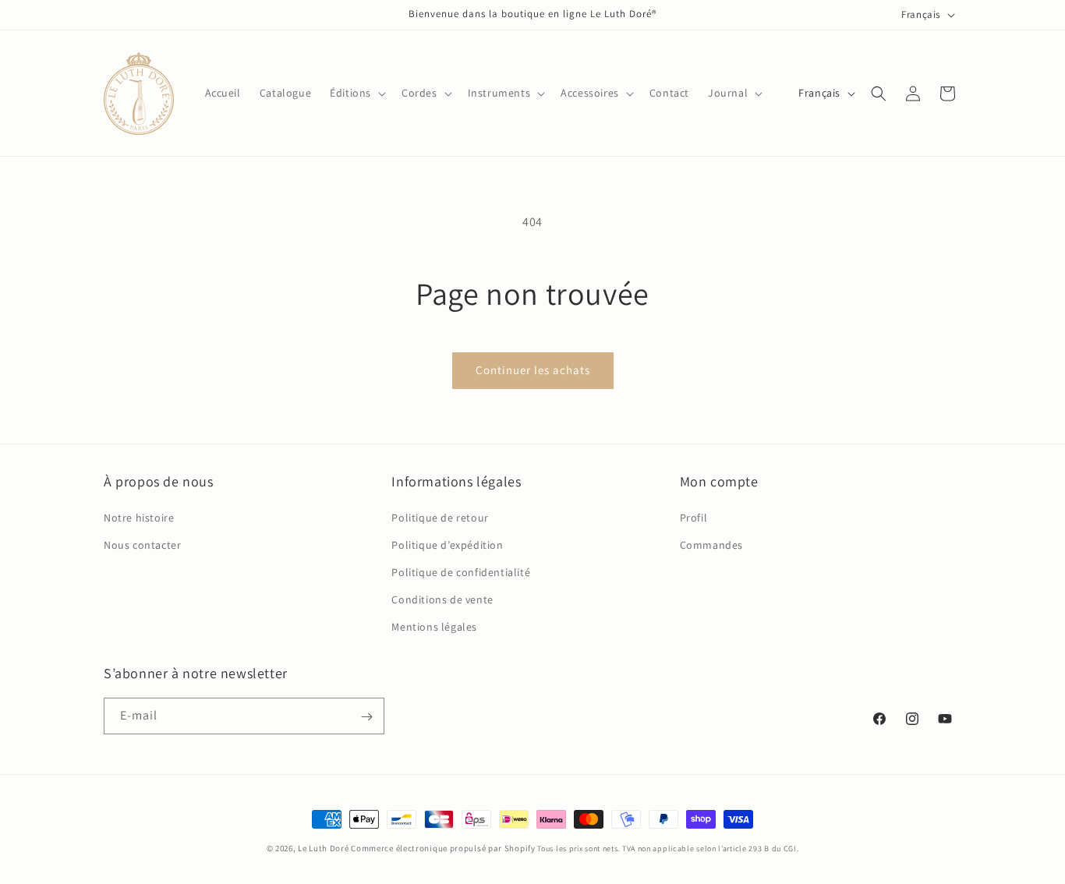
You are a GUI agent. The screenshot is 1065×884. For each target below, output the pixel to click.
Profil (694, 517)
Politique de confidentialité (460, 572)
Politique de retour (439, 517)
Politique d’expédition (447, 544)
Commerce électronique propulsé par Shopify (443, 848)
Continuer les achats (533, 369)
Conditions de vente (442, 599)
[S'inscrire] (366, 716)
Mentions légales (434, 627)
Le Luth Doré (323, 848)
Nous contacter (142, 544)
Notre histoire (139, 517)
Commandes (711, 544)
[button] (356, 92)
